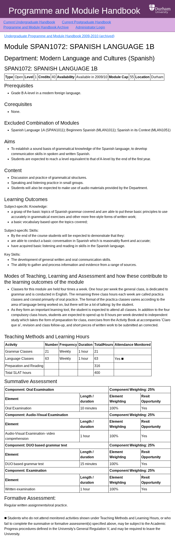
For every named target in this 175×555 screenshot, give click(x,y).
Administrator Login (90, 27)
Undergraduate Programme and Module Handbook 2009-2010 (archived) (59, 36)
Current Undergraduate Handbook (29, 22)
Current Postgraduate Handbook (86, 22)
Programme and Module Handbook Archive (36, 27)
